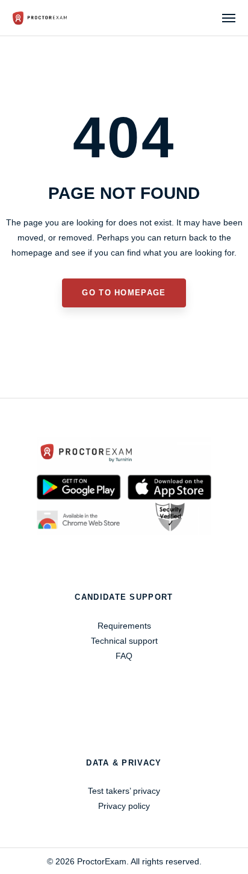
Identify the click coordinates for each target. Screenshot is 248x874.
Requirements (124, 625)
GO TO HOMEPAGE (124, 292)
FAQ (124, 656)
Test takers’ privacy (124, 791)
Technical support (124, 641)
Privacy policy (124, 806)
